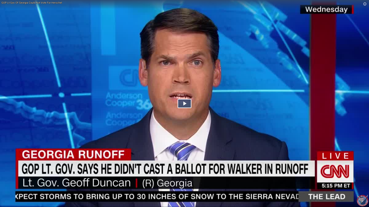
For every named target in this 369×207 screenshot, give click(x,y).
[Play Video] (184, 103)
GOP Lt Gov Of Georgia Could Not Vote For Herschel (31, 2)
